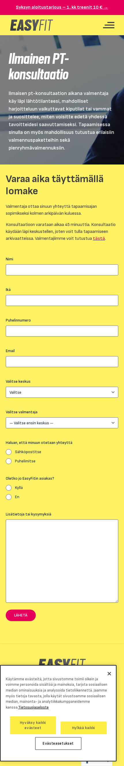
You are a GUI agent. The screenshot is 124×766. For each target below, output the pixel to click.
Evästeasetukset (58, 743)
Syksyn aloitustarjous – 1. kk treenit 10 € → (62, 7)
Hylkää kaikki (83, 728)
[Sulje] (109, 673)
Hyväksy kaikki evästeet (33, 725)
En (17, 496)
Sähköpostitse (28, 451)
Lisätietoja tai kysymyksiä (28, 514)
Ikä (8, 289)
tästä (99, 238)
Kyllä (19, 487)
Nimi (9, 259)
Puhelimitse (25, 461)
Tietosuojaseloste (33, 707)
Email (10, 350)
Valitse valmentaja (21, 412)
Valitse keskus (18, 381)
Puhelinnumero (18, 320)
